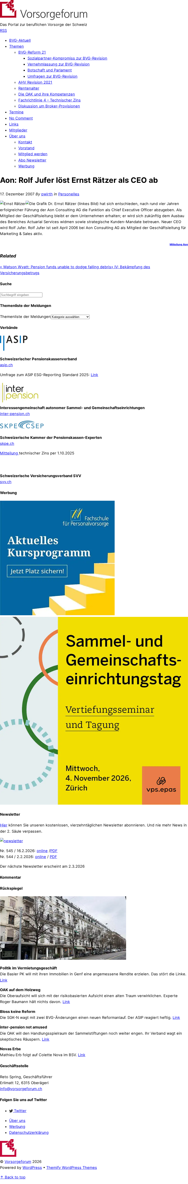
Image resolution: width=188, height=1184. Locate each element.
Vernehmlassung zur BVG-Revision (59, 64)
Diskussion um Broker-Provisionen (49, 106)
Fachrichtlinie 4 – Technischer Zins (49, 100)
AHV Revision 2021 (35, 82)
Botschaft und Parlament (50, 70)
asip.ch (6, 365)
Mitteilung (9, 453)
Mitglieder (18, 130)
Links (14, 124)
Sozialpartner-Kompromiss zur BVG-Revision (67, 58)
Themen (16, 46)
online (42, 850)
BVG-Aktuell (20, 40)
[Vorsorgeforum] (43, 18)
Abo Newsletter (32, 160)
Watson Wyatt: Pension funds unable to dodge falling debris (55, 267)
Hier (3, 825)
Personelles (68, 194)
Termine (16, 112)
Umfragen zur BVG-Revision (52, 76)
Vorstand (26, 148)
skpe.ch (7, 443)
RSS (3, 30)
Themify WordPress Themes (71, 1167)
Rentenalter (28, 88)
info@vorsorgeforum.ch (21, 1088)
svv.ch (5, 481)
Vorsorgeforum (18, 1161)
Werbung (26, 166)
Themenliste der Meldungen (25, 316)
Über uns (17, 136)
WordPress (32, 1167)
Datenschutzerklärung (29, 1132)
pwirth (47, 194)
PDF (54, 850)
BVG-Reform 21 (32, 52)
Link (94, 374)
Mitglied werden (32, 154)
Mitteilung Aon (179, 244)
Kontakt (25, 142)
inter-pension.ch (15, 413)
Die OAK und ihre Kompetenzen (46, 94)
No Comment (21, 118)
